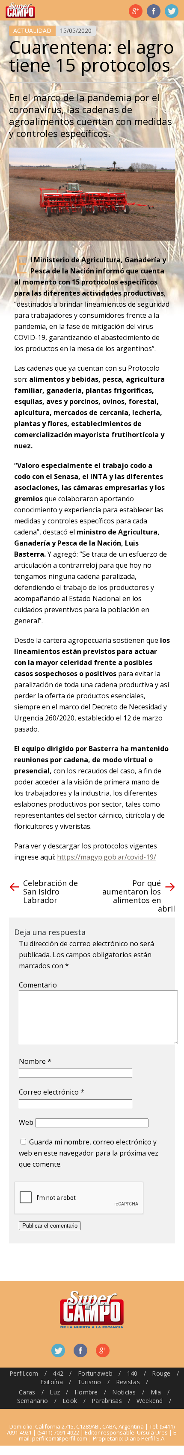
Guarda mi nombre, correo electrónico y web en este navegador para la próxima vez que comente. (88, 1153)
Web (26, 1122)
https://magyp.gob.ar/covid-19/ (106, 857)
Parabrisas (107, 1401)
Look (69, 1401)
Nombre (35, 1061)
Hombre (86, 1392)
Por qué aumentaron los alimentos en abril (138, 896)
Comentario (38, 985)
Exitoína (51, 1382)
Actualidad (32, 30)
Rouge (161, 1373)
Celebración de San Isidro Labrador (50, 891)
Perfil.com (24, 1373)
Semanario (32, 1401)
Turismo (89, 1382)
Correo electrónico (51, 1092)
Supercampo (20, 10)
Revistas (128, 1382)
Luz (55, 1392)
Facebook (153, 11)
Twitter (171, 11)
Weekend (150, 1401)
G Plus (135, 11)
